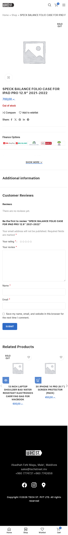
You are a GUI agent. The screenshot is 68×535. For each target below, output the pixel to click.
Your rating (9, 241)
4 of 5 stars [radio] (28, 241)
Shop (14, 15)
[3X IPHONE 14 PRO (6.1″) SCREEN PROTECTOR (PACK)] (50, 368)
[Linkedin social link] (24, 119)
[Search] (49, 5)
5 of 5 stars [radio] (31, 241)
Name (6, 285)
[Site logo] (8, 4)
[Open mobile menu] (64, 5)
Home (5, 15)
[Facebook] (24, 485)
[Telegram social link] (28, 119)
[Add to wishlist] (29, 357)
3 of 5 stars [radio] (26, 241)
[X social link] (15, 119)
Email (6, 299)
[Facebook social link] (11, 119)
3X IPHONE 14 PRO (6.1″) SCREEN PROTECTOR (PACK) (50, 389)
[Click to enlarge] (8, 77)
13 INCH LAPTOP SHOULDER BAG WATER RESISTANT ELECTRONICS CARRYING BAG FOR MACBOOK (18, 393)
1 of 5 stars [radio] (21, 241)
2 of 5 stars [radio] (23, 241)
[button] (38, 380)
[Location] (43, 485)
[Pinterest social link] (20, 119)
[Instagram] (34, 485)
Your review (9, 247)
